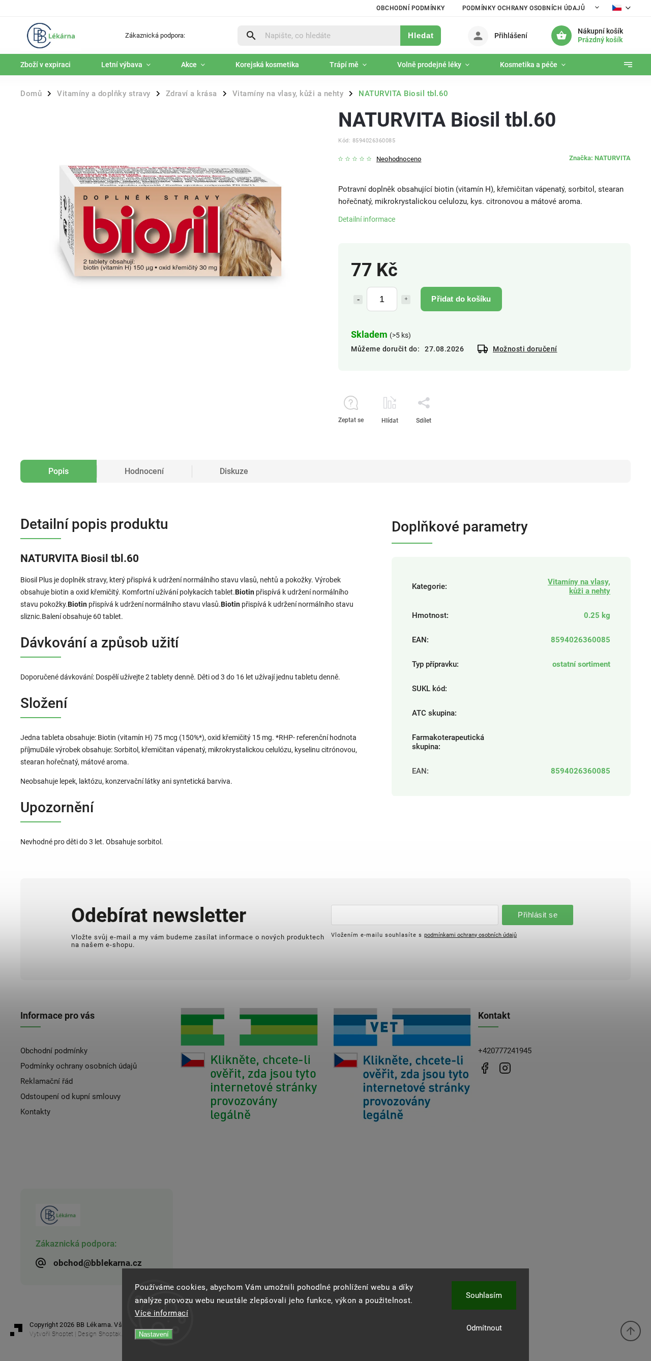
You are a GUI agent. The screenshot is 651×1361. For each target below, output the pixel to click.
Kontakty (35, 1111)
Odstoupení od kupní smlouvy (70, 1096)
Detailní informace (366, 219)
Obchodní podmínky (410, 8)
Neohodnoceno (398, 159)
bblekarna (504, 1067)
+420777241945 (504, 1050)
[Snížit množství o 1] (358, 299)
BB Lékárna (484, 1067)
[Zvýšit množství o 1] (405, 299)
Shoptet (62, 1334)
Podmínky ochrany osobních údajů (523, 8)
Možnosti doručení (525, 349)
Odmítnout (484, 1328)
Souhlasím (484, 1295)
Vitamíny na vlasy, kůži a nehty (579, 586)
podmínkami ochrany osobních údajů (470, 934)
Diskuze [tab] (234, 471)
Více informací (161, 1313)
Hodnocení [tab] (144, 471)
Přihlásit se (537, 914)
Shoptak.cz (114, 1334)
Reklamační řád (46, 1081)
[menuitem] (53, 64)
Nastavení (154, 1334)
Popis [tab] (58, 471)
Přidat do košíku (461, 298)
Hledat (421, 35)
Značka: (600, 158)
